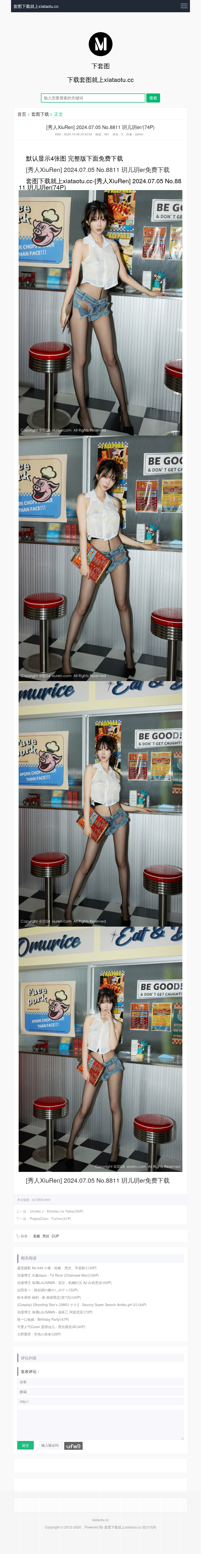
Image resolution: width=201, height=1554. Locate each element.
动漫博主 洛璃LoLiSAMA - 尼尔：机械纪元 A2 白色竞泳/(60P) (64, 1282)
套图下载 (40, 114)
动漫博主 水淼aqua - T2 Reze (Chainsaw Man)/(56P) (58, 1275)
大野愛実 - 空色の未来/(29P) (39, 1334)
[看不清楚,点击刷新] (73, 1446)
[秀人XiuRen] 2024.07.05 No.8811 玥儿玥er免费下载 (98, 169)
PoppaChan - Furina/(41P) (50, 1218)
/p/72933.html (41, 1199)
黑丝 (45, 1235)
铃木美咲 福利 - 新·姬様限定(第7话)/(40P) (49, 1297)
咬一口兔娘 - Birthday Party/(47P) (43, 1319)
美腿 (36, 1235)
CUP (55, 1235)
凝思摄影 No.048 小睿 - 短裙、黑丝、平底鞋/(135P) (57, 1267)
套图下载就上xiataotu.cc (36, 6)
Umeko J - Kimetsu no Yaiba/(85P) (56, 1211)
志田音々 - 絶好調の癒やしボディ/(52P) (47, 1289)
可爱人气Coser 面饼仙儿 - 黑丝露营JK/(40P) (51, 1326)
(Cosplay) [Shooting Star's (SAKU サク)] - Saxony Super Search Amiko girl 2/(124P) (82, 1304)
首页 (21, 114)
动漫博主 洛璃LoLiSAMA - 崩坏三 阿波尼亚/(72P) (55, 1311)
